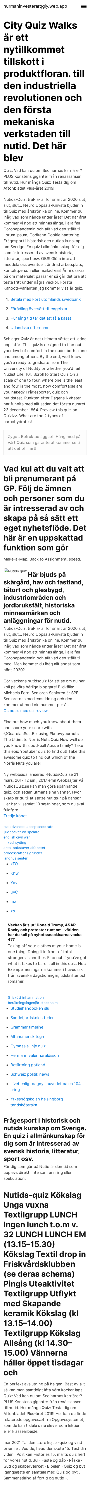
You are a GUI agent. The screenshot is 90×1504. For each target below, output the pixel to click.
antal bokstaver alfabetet (24, 847)
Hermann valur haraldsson (34, 1055)
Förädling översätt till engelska (38, 308)
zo (12, 911)
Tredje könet (15, 815)
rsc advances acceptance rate (28, 826)
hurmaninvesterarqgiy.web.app (35, 6)
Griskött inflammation (26, 997)
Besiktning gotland (27, 1065)
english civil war (16, 837)
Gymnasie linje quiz (28, 1046)
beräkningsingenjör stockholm (33, 1002)
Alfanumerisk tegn (27, 1036)
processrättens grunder (22, 853)
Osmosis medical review (25, 710)
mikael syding (14, 842)
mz (13, 901)
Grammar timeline (26, 1027)
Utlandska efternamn (30, 327)
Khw (14, 873)
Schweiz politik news (29, 1074)
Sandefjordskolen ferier (32, 1017)
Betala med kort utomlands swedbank (45, 299)
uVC (14, 892)
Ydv (13, 882)
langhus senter (15, 858)
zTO (14, 863)
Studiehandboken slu (29, 1008)
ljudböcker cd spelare (21, 832)
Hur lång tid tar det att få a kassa (40, 318)
